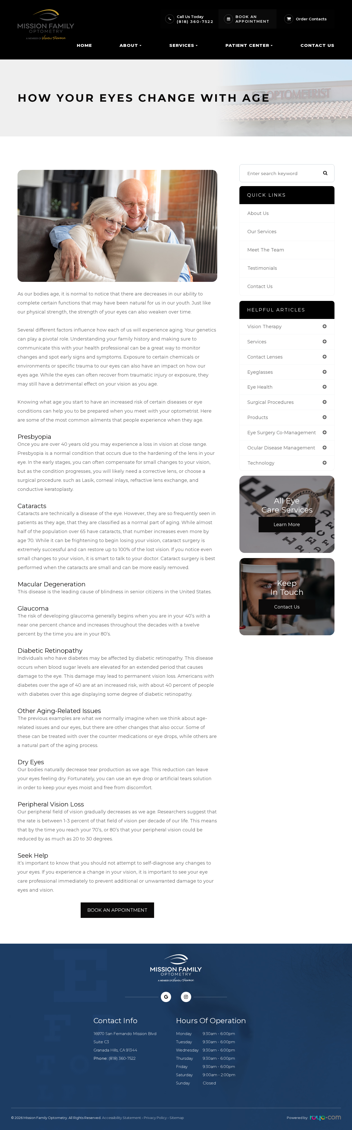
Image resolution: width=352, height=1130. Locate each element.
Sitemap (177, 1118)
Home (84, 45)
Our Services (261, 231)
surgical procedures (270, 402)
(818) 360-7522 (195, 21)
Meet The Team (265, 250)
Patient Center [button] (247, 45)
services (256, 341)
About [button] (129, 45)
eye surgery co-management (281, 432)
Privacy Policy (155, 1118)
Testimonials (262, 268)
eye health (260, 387)
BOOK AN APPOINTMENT (117, 910)
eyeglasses (260, 372)
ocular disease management (281, 447)
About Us (258, 213)
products (257, 417)
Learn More (287, 524)
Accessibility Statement (121, 1118)
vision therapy (264, 326)
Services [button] (181, 45)
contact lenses (265, 357)
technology (260, 463)
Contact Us (317, 45)
